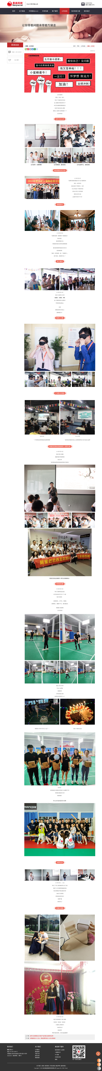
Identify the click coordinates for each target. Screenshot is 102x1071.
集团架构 (37, 1051)
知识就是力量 (75, 11)
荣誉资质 (37, 1057)
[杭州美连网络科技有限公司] (23, 4)
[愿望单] (99, 1064)
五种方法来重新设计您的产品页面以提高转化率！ (42, 1036)
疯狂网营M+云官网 (59, 1050)
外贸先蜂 (45, 11)
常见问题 (52, 1065)
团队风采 (37, 1055)
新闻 (43, 1065)
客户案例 (55, 11)
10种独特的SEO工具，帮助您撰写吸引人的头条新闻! (43, 1038)
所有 (78, 46)
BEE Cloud (64, 1068)
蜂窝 (56, 1059)
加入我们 (17, 60)
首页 (13, 11)
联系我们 (87, 11)
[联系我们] (99, 1060)
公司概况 (37, 1049)
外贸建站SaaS (33, 11)
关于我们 (38, 1065)
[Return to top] (99, 1068)
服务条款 (63, 1065)
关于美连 (22, 11)
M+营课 (57, 1054)
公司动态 (64, 11)
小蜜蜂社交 (58, 1052)
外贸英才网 (58, 1057)
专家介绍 (37, 1053)
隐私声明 (58, 1065)
